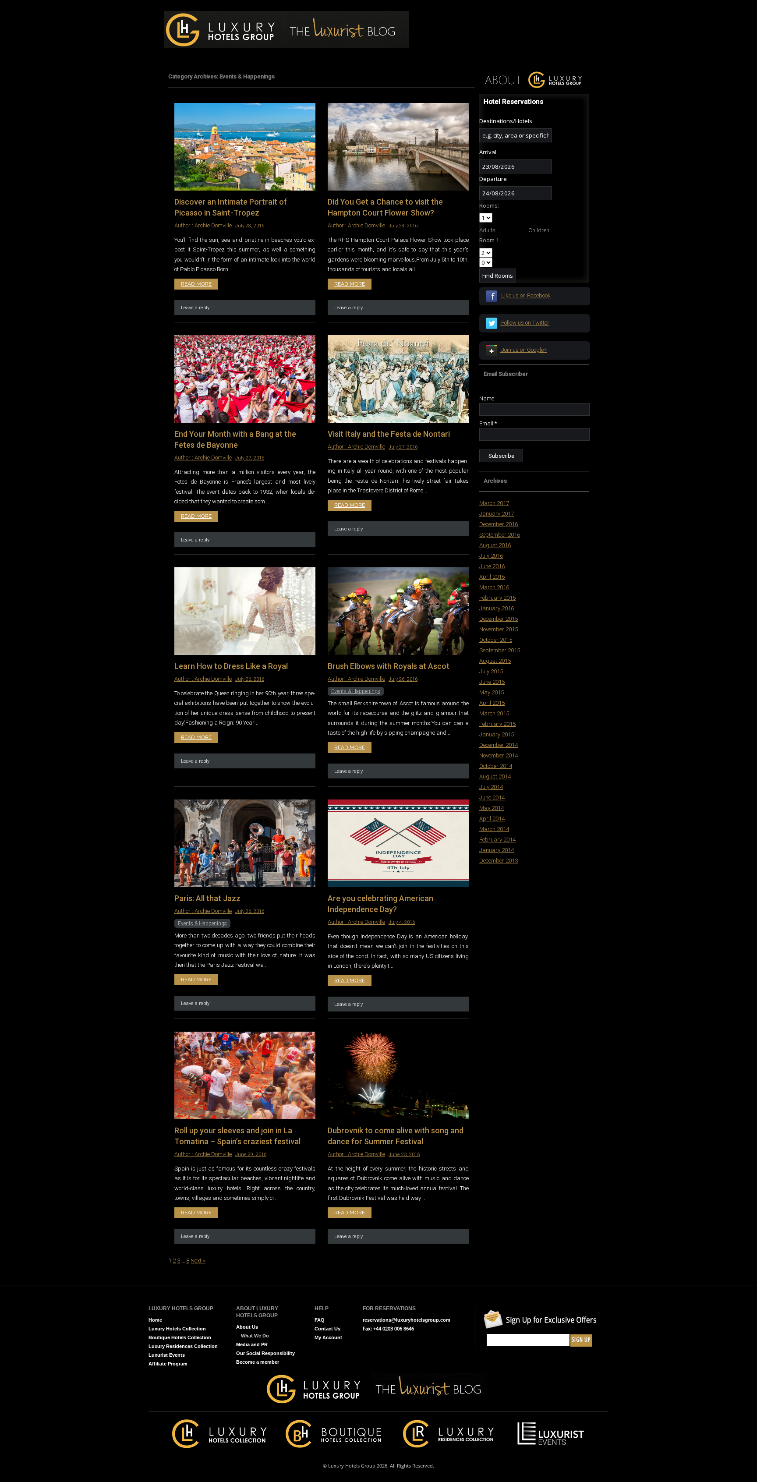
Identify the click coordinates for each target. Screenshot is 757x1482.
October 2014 (495, 766)
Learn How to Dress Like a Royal (231, 666)
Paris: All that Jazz (207, 898)
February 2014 (497, 839)
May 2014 (491, 808)
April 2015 (492, 703)
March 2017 (494, 503)
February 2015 (497, 724)
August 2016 (495, 545)
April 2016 (492, 576)
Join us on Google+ (523, 350)
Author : (184, 225)
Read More (196, 284)
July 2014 (491, 787)
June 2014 (492, 797)
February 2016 (497, 597)
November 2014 (498, 755)
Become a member (257, 1362)
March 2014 (494, 829)
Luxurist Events (167, 1355)
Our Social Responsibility (265, 1353)
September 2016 (499, 534)
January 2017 (496, 513)
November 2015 (498, 629)
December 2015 (498, 618)
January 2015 (496, 734)
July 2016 (491, 555)
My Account (328, 1337)
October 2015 (495, 640)
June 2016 (492, 566)
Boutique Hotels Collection (180, 1337)
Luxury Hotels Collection (177, 1328)
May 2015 (491, 692)
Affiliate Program (168, 1363)
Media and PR (252, 1344)
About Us (247, 1327)
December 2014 (498, 745)
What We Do (255, 1335)
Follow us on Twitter (524, 322)
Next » (198, 1260)
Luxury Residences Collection (183, 1346)
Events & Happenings (355, 691)
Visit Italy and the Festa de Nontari (389, 434)
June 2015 (492, 682)
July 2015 (491, 671)
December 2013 (498, 860)
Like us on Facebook (525, 295)
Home (155, 1320)
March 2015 (494, 713)
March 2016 (494, 587)
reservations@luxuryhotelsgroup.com (406, 1320)
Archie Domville (213, 225)
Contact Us (327, 1328)
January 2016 (496, 608)
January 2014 (496, 850)
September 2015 (499, 650)
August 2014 (495, 776)
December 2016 (498, 524)
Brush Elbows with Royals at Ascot (388, 666)
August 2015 (495, 661)
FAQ (320, 1320)
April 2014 (492, 818)
